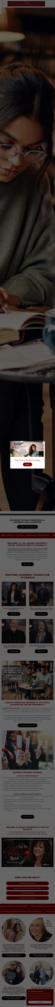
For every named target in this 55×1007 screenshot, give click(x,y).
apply (27, 464)
